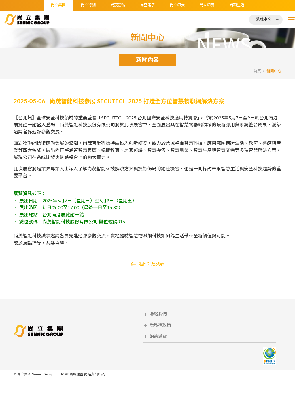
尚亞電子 (147, 5)
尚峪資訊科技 (94, 374)
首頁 (257, 71)
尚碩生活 (236, 5)
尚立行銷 (88, 5)
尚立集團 (58, 5)
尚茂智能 (117, 5)
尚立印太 (177, 5)
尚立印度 (206, 5)
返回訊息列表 (151, 264)
